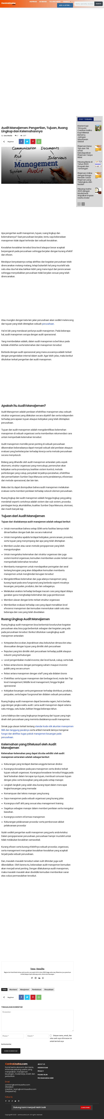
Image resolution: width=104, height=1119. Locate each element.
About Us (41, 1064)
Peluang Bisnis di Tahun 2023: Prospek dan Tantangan (84, 165)
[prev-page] (79, 204)
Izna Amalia (8, 135)
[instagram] (36, 977)
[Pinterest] (33, 141)
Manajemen (24, 989)
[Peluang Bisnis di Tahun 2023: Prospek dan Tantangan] (98, 164)
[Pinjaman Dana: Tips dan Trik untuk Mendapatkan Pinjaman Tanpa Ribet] (98, 148)
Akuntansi (13, 989)
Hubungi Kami (43, 1068)
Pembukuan (36, 989)
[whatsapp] (43, 977)
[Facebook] (21, 141)
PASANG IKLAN (43, 1075)
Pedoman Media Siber (46, 1078)
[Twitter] (27, 141)
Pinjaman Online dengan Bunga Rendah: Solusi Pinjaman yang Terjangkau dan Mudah (84, 179)
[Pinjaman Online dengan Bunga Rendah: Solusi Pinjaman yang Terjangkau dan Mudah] (98, 175)
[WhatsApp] (38, 141)
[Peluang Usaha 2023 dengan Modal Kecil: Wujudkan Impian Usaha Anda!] (98, 191)
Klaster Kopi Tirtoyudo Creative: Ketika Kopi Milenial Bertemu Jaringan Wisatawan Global (84, 133)
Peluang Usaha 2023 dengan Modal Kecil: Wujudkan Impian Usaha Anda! (85, 193)
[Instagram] (9, 1100)
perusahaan (48, 323)
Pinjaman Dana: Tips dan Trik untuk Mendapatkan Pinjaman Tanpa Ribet (84, 152)
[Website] (19, 1100)
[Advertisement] (52, 26)
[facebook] (32, 977)
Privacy (41, 1071)
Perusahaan (48, 989)
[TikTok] (12, 1100)
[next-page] (83, 204)
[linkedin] (39, 977)
